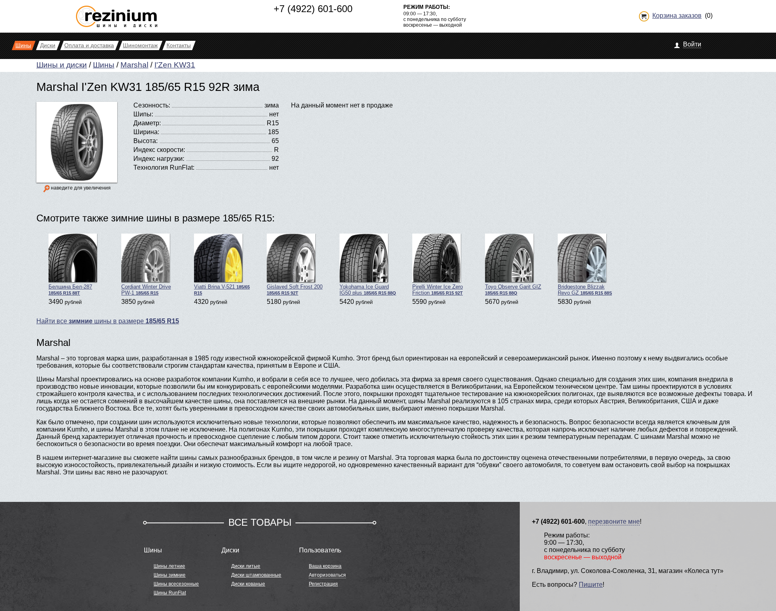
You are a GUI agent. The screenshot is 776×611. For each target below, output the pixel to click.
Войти (692, 44)
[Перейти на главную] (116, 13)
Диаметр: (147, 123)
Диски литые (245, 566)
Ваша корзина (325, 566)
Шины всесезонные (176, 584)
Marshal (134, 65)
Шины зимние (170, 575)
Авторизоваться (327, 575)
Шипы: (143, 114)
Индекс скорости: (159, 149)
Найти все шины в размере (107, 321)
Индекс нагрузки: (158, 158)
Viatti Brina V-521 (222, 289)
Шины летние (169, 566)
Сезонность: (151, 105)
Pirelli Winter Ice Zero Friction (437, 290)
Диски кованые (248, 584)
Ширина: (146, 132)
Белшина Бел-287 (70, 289)
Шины (103, 65)
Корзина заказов (677, 15)
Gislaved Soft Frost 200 (295, 289)
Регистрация (323, 584)
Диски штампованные (256, 575)
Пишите (591, 584)
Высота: (145, 140)
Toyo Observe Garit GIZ (513, 289)
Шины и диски (61, 65)
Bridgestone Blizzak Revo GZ (585, 290)
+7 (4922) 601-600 (313, 8)
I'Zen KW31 (174, 65)
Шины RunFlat (170, 593)
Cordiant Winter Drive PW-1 (146, 290)
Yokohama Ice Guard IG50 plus (368, 290)
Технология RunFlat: (163, 167)
